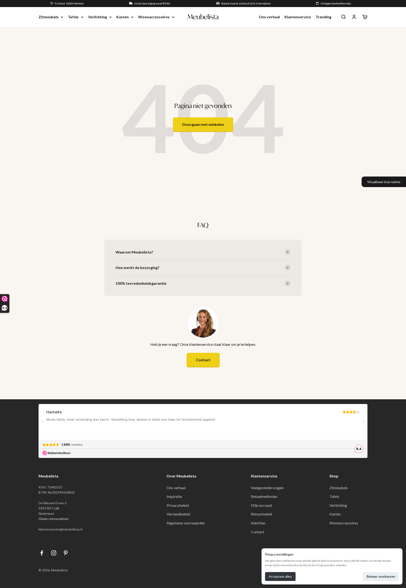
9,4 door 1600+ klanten (69, 3)
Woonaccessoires (154, 17)
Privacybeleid (178, 505)
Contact (203, 359)
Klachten (258, 523)
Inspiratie (174, 496)
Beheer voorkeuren (381, 576)
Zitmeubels (49, 17)
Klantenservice (298, 17)
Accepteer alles (280, 576)
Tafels (73, 17)
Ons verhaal (269, 17)
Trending (323, 17)
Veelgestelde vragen (267, 487)
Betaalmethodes (264, 496)
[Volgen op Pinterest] (65, 553)
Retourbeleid (261, 514)
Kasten (122, 17)
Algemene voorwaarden (186, 523)
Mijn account (261, 505)
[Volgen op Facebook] (42, 553)
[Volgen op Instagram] (54, 553)
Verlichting (97, 17)
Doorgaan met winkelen (203, 124)
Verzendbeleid (178, 514)
